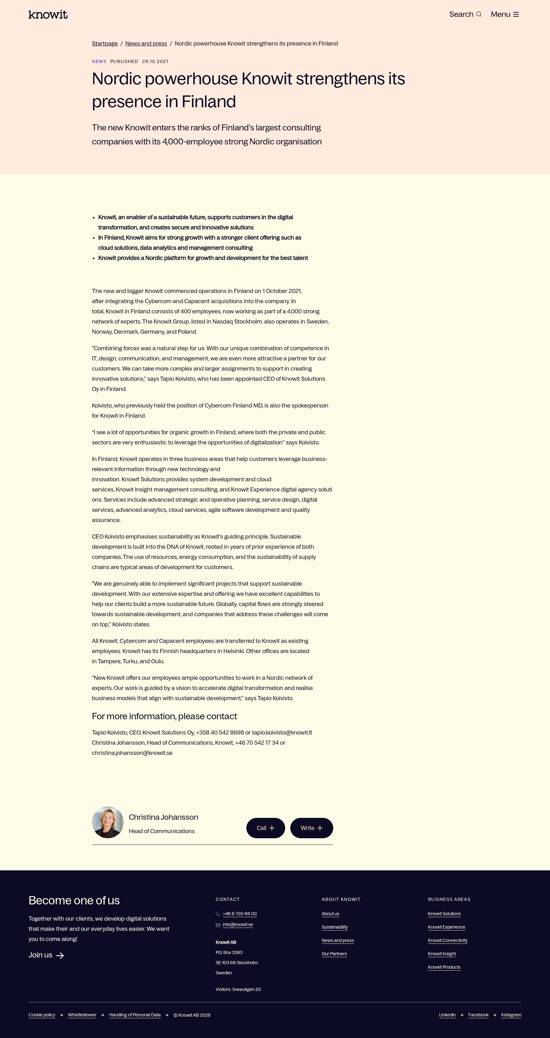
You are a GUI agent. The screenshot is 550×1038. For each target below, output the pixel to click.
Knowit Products (444, 967)
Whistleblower (82, 1014)
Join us (41, 955)
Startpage (105, 43)
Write (307, 828)
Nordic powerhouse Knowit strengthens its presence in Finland (256, 43)
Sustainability (335, 927)
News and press (146, 43)
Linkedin (447, 1014)
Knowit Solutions (444, 913)
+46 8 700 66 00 (240, 913)
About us (330, 913)
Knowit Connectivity (448, 940)
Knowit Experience (446, 927)
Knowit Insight (442, 953)
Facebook (479, 1014)
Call (261, 828)
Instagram (511, 1014)
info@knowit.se (238, 924)
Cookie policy (42, 1014)
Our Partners (334, 953)
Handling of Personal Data (135, 1014)
